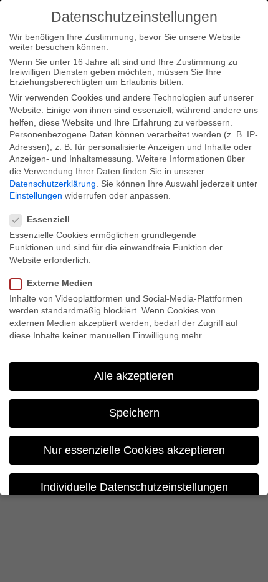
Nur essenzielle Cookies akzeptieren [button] (134, 450)
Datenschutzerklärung (52, 184)
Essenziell (48, 219)
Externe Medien (60, 283)
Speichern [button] (134, 413)
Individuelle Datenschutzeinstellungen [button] (134, 487)
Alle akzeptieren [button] (134, 376)
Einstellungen (35, 195)
